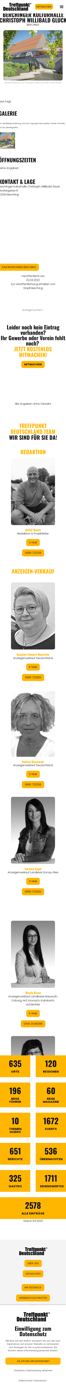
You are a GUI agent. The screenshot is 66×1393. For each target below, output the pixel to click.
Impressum (40, 1380)
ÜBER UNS (33, 1263)
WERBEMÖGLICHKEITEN (33, 1298)
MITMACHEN (44, 7)
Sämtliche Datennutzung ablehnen (33, 1370)
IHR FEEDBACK (33, 1287)
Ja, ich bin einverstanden (33, 1361)
